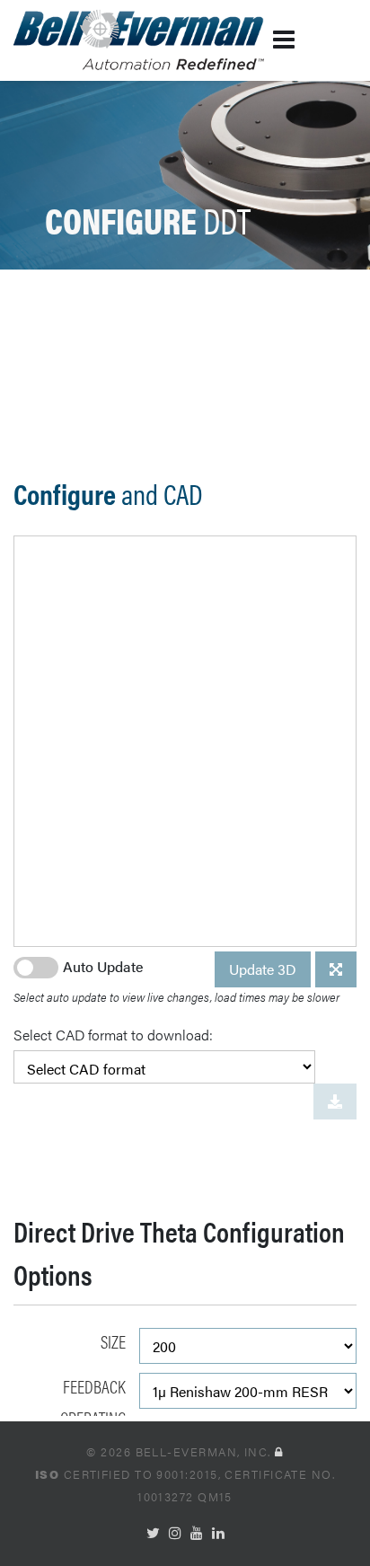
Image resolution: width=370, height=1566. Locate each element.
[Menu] (254, 40)
